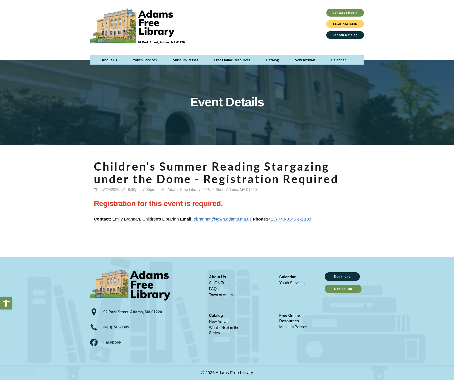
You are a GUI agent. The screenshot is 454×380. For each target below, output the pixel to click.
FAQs (213, 289)
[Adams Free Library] (137, 26)
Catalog (216, 316)
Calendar (287, 277)
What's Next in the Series (224, 330)
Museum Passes (293, 327)
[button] (6, 303)
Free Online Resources (289, 318)
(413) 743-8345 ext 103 (289, 219)
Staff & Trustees (222, 283)
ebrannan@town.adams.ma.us (223, 219)
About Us (217, 277)
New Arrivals (219, 322)
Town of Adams (222, 295)
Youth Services (292, 283)
